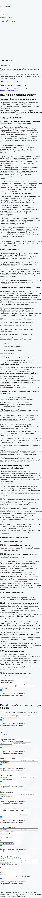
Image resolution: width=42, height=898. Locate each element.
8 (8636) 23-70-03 (6, 17)
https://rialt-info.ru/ (7, 202)
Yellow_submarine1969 (9, 90)
